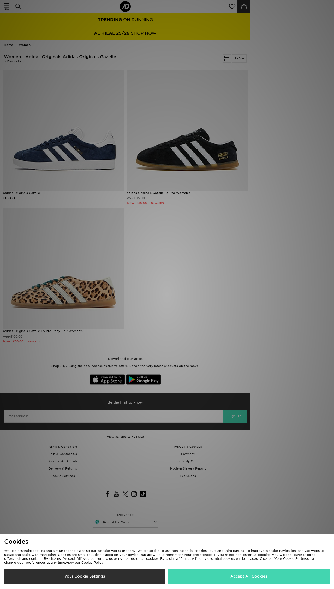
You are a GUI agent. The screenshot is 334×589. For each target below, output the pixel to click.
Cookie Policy (92, 562)
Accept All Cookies (248, 576)
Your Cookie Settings (84, 576)
